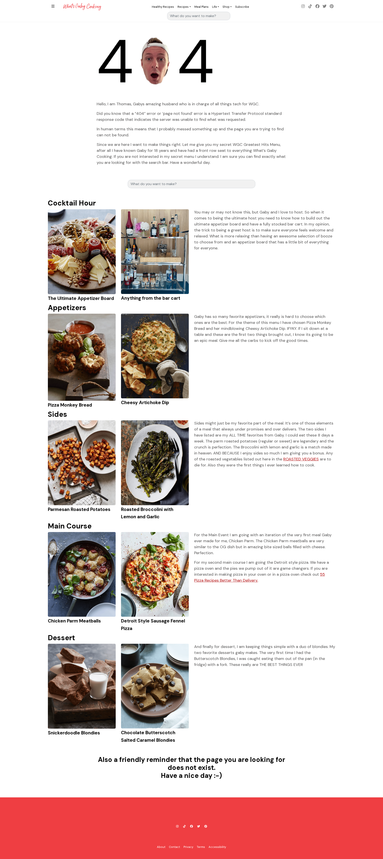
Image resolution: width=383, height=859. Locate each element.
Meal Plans (201, 7)
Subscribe (242, 7)
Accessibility (217, 847)
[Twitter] (324, 6)
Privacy (188, 847)
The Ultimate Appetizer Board (81, 298)
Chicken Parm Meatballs (74, 621)
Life (214, 7)
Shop (226, 7)
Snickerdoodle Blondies (74, 733)
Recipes (183, 7)
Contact (174, 847)
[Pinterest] (331, 6)
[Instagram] (303, 6)
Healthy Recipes (163, 7)
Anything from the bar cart (150, 298)
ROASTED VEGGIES (301, 459)
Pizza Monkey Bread (70, 405)
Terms (201, 847)
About (161, 847)
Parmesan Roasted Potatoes (79, 509)
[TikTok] (310, 6)
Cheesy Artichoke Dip (145, 402)
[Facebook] (317, 6)
